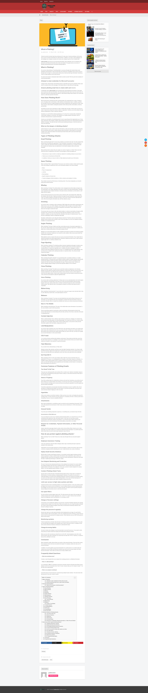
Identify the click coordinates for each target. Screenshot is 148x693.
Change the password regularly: (53, 633)
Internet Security (79, 11)
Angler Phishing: (48, 593)
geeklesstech (44, 52)
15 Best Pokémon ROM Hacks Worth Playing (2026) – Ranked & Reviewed (101, 55)
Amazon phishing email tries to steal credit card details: (58, 582)
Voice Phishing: (50, 599)
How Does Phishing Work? (48, 583)
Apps (57, 11)
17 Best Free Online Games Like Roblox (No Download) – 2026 (100, 61)
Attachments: (49, 617)
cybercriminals (52, 90)
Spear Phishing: (48, 589)
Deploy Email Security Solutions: (53, 624)
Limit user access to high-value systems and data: (57, 629)
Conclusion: (47, 637)
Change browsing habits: (52, 636)
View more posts (98, 71)
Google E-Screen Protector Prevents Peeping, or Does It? (100, 29)
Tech (46, 11)
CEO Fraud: (47, 607)
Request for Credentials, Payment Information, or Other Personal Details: (61, 620)
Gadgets (51, 11)
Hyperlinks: (49, 616)
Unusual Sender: (50, 619)
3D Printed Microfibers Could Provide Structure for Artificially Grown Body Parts (100, 34)
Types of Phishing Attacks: (48, 586)
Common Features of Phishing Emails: (50, 612)
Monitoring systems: (51, 634)
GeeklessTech (56, 689)
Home (41, 1)
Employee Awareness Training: (53, 623)
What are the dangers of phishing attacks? (55, 585)
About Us (46, 1)
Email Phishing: (48, 588)
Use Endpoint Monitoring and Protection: (55, 626)
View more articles (53, 675)
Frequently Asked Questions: (50, 639)
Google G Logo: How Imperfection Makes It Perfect (96, 25)
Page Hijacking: (48, 595)
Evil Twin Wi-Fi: (48, 610)
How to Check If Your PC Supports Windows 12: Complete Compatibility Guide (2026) (100, 51)
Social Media (63, 11)
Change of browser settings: (52, 631)
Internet (70, 11)
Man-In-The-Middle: (51, 603)
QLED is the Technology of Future (100, 39)
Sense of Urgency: (50, 614)
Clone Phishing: (48, 597)
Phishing (43, 651)
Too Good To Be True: (51, 613)
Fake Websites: (48, 609)
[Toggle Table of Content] (74, 578)
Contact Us (51, 1)
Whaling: (46, 590)
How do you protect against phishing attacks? (52, 622)
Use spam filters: (50, 630)
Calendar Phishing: (48, 596)
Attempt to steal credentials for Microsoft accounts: (57, 580)
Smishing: (47, 592)
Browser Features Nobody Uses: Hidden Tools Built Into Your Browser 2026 (100, 66)
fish (50, 564)
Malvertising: (47, 600)
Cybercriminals (44, 61)
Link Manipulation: (48, 606)
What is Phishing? (46, 579)
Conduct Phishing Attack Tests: (53, 627)
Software (87, 11)
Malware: (47, 602)
